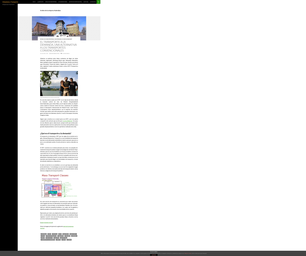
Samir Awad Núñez (55, 53)
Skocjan (56, 237)
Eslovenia (65, 233)
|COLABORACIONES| (62, 1)
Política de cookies (187, 253)
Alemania (44, 233)
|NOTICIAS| (86, 1)
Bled (49, 233)
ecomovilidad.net (67, 39)
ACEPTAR (154, 254)
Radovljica (49, 237)
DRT (60, 233)
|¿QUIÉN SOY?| (40, 1)
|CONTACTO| (93, 1)
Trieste (58, 239)
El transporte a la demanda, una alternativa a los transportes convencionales (58, 46)
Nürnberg (74, 235)
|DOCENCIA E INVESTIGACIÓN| (75, 1)
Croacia (55, 233)
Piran (43, 237)
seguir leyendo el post (46, 222)
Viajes (63, 239)
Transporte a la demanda (48, 239)
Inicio (34, 1)
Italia (43, 235)
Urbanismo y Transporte (10, 2)
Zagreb (69, 239)
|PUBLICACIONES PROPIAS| (50, 1)
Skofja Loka (64, 237)
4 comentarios (65, 53)
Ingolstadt (73, 233)
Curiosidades (57, 39)
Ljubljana (60, 235)
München (67, 235)
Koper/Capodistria (51, 235)
